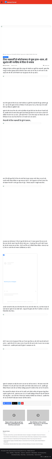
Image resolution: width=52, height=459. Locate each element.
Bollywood (9, 54)
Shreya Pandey (6, 65)
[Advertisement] (26, 13)
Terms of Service (38, 454)
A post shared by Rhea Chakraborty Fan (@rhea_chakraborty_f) (20, 301)
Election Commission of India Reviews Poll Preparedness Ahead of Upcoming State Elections (22, 438)
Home (5, 54)
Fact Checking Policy (42, 452)
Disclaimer (12, 452)
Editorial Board (34, 452)
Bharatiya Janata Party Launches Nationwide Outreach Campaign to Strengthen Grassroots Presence (24, 434)
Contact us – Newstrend (26, 452)
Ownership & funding (15, 454)
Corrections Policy (30, 454)
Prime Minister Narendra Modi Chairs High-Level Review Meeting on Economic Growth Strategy (23, 443)
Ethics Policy (23, 454)
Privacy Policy (17, 452)
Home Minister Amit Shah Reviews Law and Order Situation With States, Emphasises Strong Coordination (25, 436)
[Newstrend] (10, 2)
